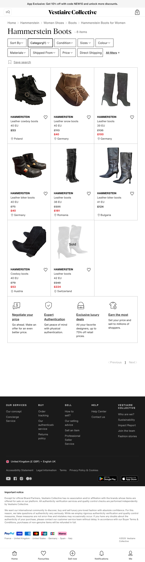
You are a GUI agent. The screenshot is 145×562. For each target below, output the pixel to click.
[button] (137, 12)
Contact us (98, 417)
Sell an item (72, 430)
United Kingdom (22, 538)
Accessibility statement (19, 470)
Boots (72, 22)
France (8, 538)
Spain (63, 538)
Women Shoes (54, 22)
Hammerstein (29, 22)
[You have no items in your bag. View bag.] (137, 12)
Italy (70, 538)
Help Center (98, 411)
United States (39, 538)
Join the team (126, 431)
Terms (62, 470)
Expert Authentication (54, 316)
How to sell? (69, 413)
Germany (52, 538)
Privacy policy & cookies (83, 470)
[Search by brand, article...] (8, 12)
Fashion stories (127, 436)
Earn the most (118, 314)
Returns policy (43, 436)
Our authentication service (47, 425)
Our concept (14, 411)
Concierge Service (12, 419)
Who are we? (126, 414)
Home (12, 22)
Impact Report (127, 425)
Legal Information (46, 470)
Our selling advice (71, 423)
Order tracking (43, 413)
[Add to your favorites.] (45, 117)
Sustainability (126, 420)
